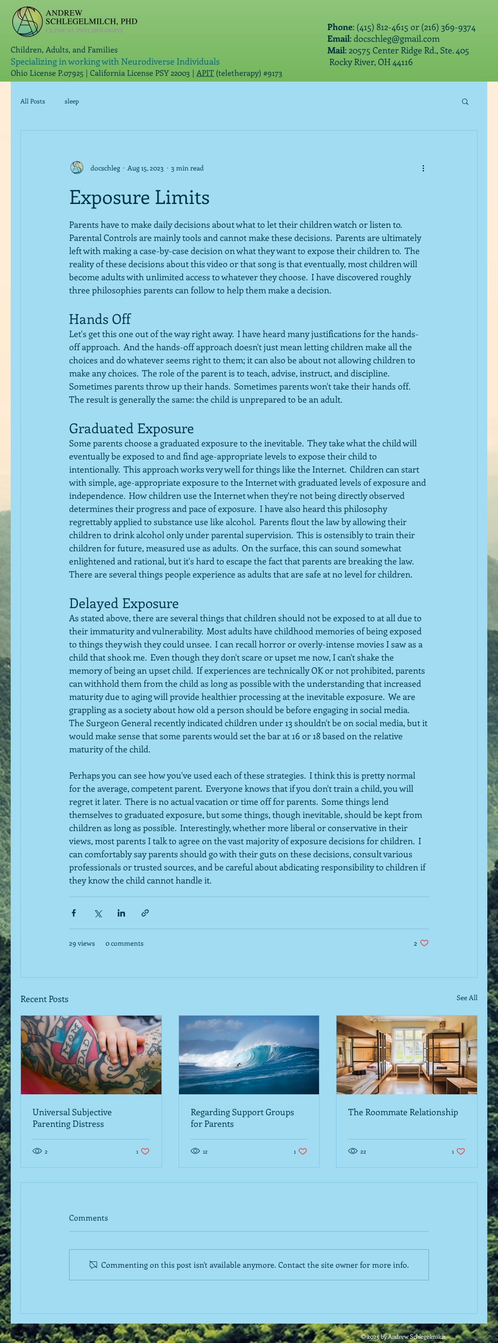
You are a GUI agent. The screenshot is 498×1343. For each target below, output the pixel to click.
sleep (72, 101)
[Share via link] (145, 913)
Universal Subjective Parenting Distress (72, 1117)
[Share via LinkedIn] (121, 913)
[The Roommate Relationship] (407, 1055)
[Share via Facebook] (73, 913)
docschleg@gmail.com (397, 38)
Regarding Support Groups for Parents (242, 1117)
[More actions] (423, 167)
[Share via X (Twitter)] (97, 913)
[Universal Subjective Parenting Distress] (91, 1055)
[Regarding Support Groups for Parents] (249, 1055)
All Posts (32, 101)
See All (467, 997)
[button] (465, 101)
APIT (205, 73)
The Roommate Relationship (403, 1112)
